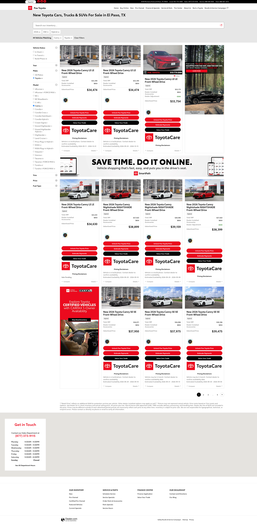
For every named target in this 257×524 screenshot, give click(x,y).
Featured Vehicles (75, 504)
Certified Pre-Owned (77, 501)
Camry (56, 37)
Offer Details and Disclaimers (195, 112)
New (132, 8)
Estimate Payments (79, 117)
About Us (187, 8)
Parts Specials (108, 504)
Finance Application (144, 494)
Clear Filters (79, 37)
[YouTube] (41, 1)
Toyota (67, 37)
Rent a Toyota (198, 8)
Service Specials (109, 497)
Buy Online (124, 8)
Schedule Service (109, 494)
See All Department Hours (25, 465)
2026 (37, 31)
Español (30, 2)
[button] (79, 76)
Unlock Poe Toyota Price (79, 112)
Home (116, 8)
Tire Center (178, 8)
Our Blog (172, 497)
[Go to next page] (222, 395)
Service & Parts (166, 8)
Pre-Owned (139, 8)
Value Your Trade (79, 123)
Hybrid (55, 31)
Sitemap (185, 520)
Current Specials (75, 508)
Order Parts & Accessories (112, 501)
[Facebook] (38, 1)
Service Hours (108, 508)
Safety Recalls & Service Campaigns (169, 520)
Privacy (191, 520)
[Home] (31, 8)
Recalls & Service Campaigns (215, 8)
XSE (45, 31)
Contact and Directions (178, 494)
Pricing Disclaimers (79, 138)
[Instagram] (44, 1)
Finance (153, 8)
